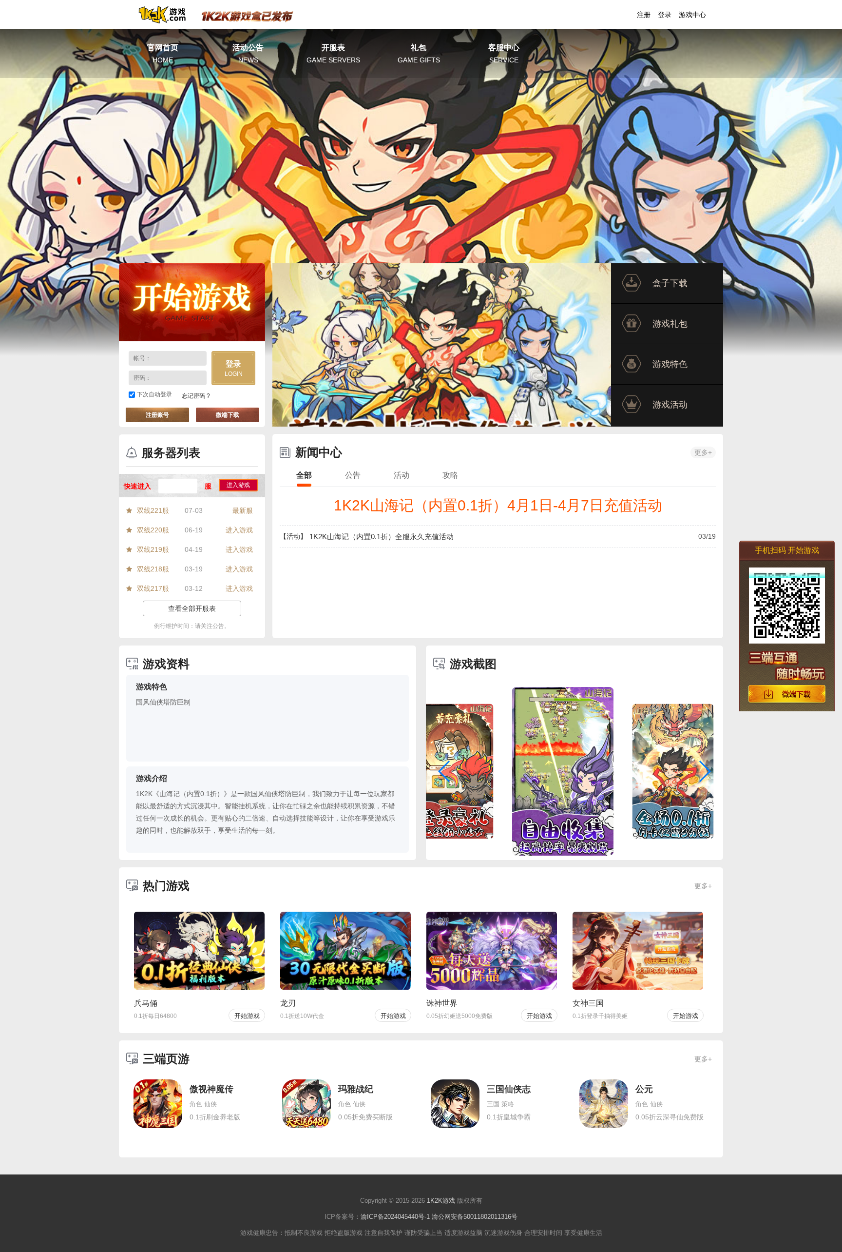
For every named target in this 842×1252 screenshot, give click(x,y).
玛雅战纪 (355, 1089)
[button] (444, 771)
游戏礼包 (670, 324)
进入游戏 (238, 485)
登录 (664, 15)
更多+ (703, 452)
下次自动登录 (154, 394)
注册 (644, 15)
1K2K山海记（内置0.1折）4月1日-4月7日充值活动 (498, 505)
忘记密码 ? (196, 395)
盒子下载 (670, 283)
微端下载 (227, 414)
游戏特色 (670, 364)
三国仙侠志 (509, 1089)
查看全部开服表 (192, 608)
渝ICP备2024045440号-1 (395, 1216)
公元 (644, 1089)
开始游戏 (192, 302)
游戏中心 (692, 15)
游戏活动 (670, 405)
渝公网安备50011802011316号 (474, 1216)
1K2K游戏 (441, 1200)
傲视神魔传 (211, 1089)
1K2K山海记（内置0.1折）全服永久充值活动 (381, 536)
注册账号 (157, 414)
